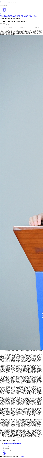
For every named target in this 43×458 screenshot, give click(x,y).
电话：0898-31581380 (22, 15)
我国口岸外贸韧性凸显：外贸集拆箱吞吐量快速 (12, 442)
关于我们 (4, 8)
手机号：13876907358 (14, 15)
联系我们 (4, 11)
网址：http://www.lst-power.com (31, 16)
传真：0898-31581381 (30, 15)
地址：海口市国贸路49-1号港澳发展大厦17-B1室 (17, 16)
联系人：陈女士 (7, 15)
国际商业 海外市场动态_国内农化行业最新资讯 (12, 443)
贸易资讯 (4, 10)
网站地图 (23, 456)
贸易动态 (4, 9)
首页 (3, 7)
